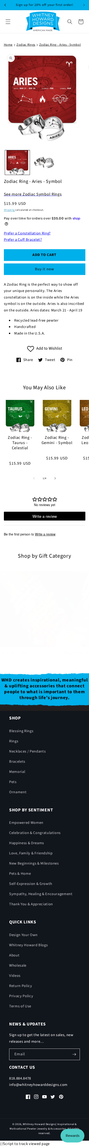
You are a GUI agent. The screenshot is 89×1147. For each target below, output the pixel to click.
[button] (8, 21)
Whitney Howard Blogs (28, 945)
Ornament (17, 792)
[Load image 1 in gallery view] (17, 162)
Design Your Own (23, 935)
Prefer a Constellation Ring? (27, 233)
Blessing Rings (21, 731)
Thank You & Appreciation (31, 904)
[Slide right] (55, 478)
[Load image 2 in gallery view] (44, 162)
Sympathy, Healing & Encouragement (41, 894)
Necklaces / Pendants (27, 751)
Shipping (9, 210)
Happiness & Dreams (26, 843)
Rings (13, 741)
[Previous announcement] (5, 5)
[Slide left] (34, 478)
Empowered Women (26, 822)
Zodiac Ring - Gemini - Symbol (57, 440)
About (14, 955)
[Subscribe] (74, 1054)
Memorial (17, 771)
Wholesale (17, 965)
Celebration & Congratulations (35, 833)
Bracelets (17, 761)
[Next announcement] (84, 5)
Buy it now (44, 269)
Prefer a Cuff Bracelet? (23, 239)
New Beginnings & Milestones (34, 863)
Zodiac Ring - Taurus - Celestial (20, 443)
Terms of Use (20, 1006)
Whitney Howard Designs (39, 1124)
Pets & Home (20, 873)
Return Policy (20, 986)
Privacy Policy (21, 996)
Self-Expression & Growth (30, 884)
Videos (15, 975)
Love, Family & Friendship (31, 853)
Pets (13, 782)
